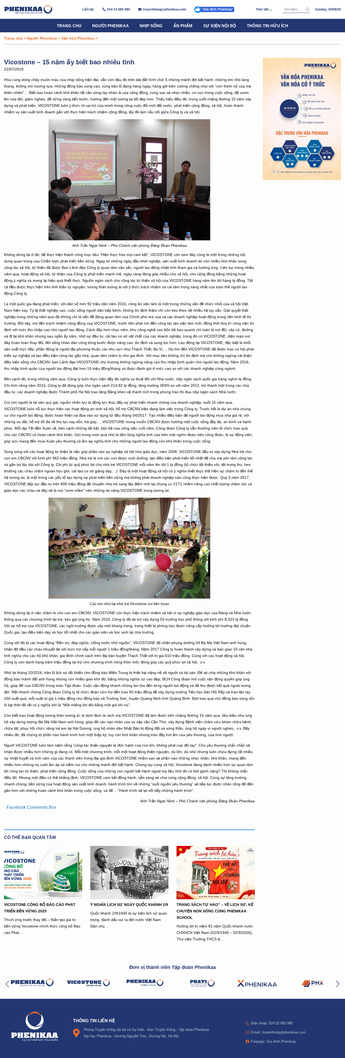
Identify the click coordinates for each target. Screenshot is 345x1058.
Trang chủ (69, 25)
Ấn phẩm (182, 25)
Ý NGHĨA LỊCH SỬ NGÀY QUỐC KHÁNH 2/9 (129, 904)
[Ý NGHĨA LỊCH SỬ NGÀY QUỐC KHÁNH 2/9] (129, 872)
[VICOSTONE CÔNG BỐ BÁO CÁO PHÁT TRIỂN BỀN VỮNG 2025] (43, 872)
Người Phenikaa (110, 25)
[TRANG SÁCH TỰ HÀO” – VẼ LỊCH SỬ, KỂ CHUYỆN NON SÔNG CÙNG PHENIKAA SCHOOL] (216, 872)
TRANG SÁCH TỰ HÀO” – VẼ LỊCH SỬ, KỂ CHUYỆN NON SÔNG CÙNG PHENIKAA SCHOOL (215, 911)
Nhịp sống (151, 25)
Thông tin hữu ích (267, 25)
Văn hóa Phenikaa (77, 38)
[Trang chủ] (28, 9)
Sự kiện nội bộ (219, 25)
